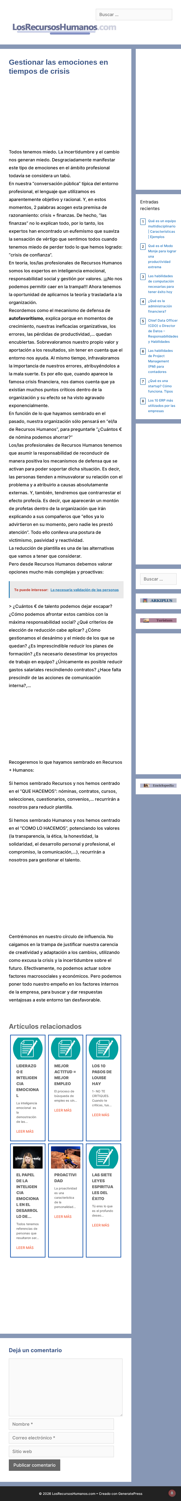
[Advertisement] (66, 115)
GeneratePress (130, 1494)
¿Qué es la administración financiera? (160, 306)
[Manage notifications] (171, 1493)
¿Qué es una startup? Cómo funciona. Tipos (160, 386)
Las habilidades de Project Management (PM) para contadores (160, 361)
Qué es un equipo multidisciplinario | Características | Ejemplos (162, 229)
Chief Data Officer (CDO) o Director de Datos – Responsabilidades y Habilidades (163, 331)
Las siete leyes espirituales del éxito (102, 1187)
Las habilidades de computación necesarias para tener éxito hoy (161, 284)
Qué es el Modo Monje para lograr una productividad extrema (162, 256)
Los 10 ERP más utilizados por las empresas (161, 405)
